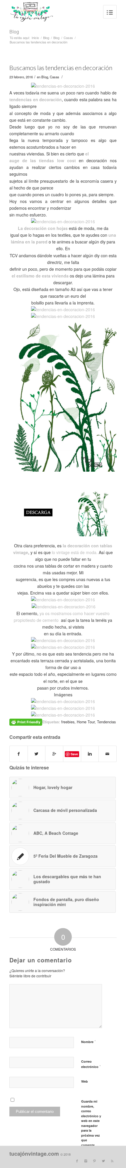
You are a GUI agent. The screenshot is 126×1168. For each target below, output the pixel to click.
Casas (68, 37)
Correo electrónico (91, 1064)
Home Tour (86, 722)
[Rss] (112, 1160)
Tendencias (106, 722)
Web (84, 1081)
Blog (14, 31)
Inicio (35, 37)
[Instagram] (85, 1160)
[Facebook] (77, 1160)
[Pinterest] (94, 1160)
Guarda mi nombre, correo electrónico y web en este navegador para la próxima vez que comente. (91, 1123)
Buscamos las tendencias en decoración (60, 67)
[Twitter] (103, 1160)
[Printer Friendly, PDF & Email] (25, 722)
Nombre (88, 1041)
